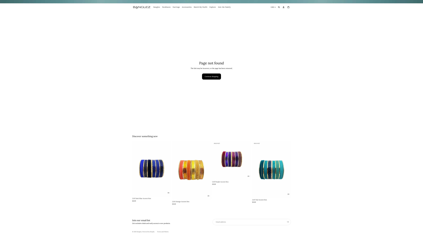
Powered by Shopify (148, 231)
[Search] (278, 7)
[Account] (283, 7)
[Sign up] (288, 222)
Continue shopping (211, 76)
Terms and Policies (163, 231)
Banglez (139, 231)
